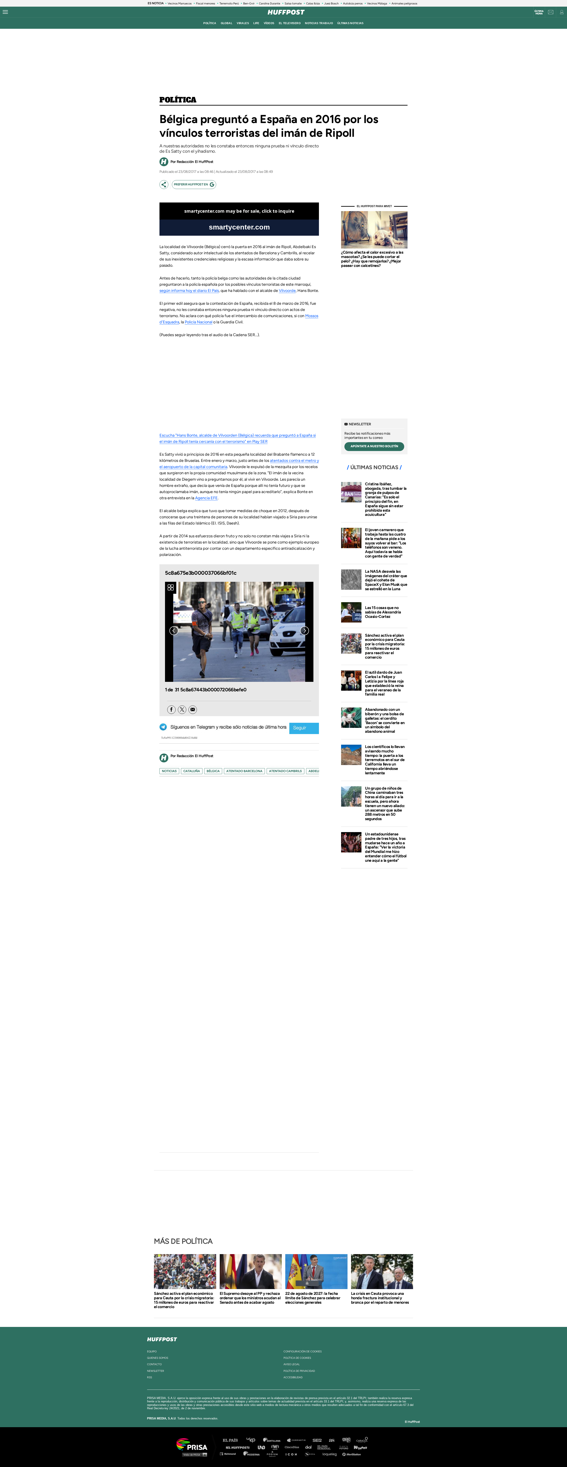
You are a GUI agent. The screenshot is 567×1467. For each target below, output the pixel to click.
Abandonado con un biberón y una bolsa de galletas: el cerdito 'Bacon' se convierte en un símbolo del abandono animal (385, 720)
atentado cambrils (285, 771)
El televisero (290, 23)
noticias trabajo (319, 23)
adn (346, 1440)
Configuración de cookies (303, 1351)
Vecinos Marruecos (180, 3)
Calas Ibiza (313, 3)
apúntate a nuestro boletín (374, 446)
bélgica (213, 771)
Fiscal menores (205, 3)
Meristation (352, 1453)
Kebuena (358, 1447)
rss (149, 1377)
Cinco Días (293, 1447)
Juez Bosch (331, 3)
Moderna (252, 1453)
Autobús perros (353, 3)
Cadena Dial (309, 1447)
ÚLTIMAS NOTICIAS (350, 23)
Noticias (169, 771)
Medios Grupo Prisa (193, 1454)
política (209, 23)
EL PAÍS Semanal (326, 1447)
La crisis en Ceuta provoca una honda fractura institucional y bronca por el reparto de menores (380, 1298)
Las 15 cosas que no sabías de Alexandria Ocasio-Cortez (383, 612)
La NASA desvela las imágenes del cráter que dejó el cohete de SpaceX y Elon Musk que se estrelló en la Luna (386, 580)
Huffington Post (238, 1447)
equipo (152, 1351)
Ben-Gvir (248, 3)
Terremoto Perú (229, 3)
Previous (173, 630)
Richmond (230, 1453)
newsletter (155, 1371)
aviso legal (292, 1364)
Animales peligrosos (404, 3)
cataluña (191, 771)
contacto (154, 1364)
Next (304, 630)
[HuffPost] (162, 1338)
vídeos (269, 23)
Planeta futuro (342, 1447)
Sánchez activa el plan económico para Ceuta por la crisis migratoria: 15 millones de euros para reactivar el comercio (385, 646)
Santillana (275, 1440)
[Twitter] (182, 710)
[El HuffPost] (286, 12)
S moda (311, 1453)
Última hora (539, 12)
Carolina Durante (269, 3)
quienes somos (157, 1357)
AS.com (331, 1440)
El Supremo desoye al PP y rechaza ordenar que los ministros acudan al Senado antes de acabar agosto (250, 1298)
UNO (263, 1447)
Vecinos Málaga (377, 3)
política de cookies (297, 1357)
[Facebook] (171, 710)
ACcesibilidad (293, 1377)
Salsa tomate (293, 3)
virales (243, 23)
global (227, 23)
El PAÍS (233, 1440)
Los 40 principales (254, 1440)
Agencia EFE (206, 497)
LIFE (256, 23)
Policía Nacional (198, 322)
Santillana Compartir (298, 1440)
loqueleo (331, 1453)
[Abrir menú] (5, 12)
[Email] (192, 710)
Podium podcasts (274, 1453)
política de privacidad (299, 1371)
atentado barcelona (244, 771)
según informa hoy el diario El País (189, 290)
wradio (276, 1447)
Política (177, 100)
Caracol (362, 1440)
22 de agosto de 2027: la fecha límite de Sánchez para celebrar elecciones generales (312, 1298)
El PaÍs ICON (293, 1453)
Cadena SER (317, 1440)
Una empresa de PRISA (194, 1444)
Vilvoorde (287, 290)
